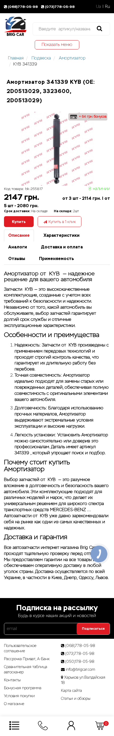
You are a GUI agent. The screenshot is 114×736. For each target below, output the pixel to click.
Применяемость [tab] (56, 258)
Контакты (12, 680)
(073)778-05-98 (59, 6)
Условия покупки (19, 696)
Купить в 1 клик (62, 222)
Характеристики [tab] (61, 235)
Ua (98, 6)
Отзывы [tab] (16, 258)
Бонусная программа (22, 688)
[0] (99, 725)
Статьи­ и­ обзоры (75, 698)
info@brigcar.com (80, 669)
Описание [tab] (19, 235)
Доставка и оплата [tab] (62, 247)
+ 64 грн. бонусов (92, 116)
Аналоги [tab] (17, 247)
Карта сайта (71, 690)
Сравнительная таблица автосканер (25, 669)
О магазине (14, 704)
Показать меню (57, 44)
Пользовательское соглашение (20, 648)
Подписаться (93, 629)
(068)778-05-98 (23, 6)
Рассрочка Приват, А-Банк (27, 659)
